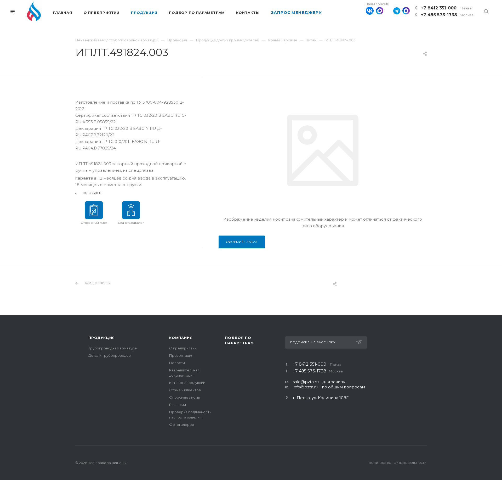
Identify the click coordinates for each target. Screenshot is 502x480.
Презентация (181, 355)
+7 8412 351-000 (446, 7)
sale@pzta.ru (306, 381)
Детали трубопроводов (109, 355)
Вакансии (177, 405)
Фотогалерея (181, 424)
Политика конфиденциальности (398, 463)
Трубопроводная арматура (112, 348)
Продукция (101, 338)
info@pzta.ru (305, 386)
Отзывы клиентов (185, 390)
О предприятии (183, 348)
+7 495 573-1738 (447, 14)
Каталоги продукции (187, 383)
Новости (177, 363)
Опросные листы (184, 397)
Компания (180, 338)
